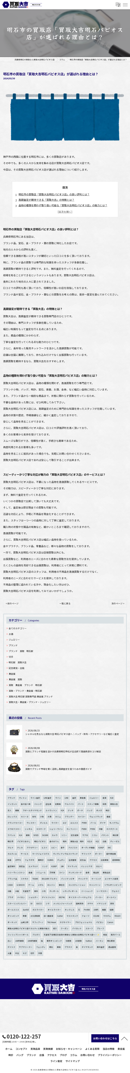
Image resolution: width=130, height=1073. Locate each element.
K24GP (101, 847)
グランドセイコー (15, 823)
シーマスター (102, 891)
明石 (51, 947)
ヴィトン (23, 798)
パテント (105, 835)
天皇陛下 (26, 891)
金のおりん (54, 841)
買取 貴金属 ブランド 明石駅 (25, 685)
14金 (17, 891)
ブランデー (69, 816)
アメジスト (73, 847)
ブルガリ (36, 934)
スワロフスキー (14, 829)
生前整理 (72, 860)
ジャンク (38, 804)
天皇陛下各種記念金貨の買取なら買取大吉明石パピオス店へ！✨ (71, 934)
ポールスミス (13, 909)
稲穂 (112, 909)
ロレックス (12, 816)
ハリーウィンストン (16, 872)
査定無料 (11, 866)
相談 (105, 934)
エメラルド (33, 866)
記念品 (83, 860)
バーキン (99, 941)
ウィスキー (31, 823)
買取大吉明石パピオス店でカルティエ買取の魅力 (28, 928)
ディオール (54, 891)
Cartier (60, 916)
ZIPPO (18, 860)
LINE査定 (47, 798)
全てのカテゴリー (17, 628)
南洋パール (115, 934)
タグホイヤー (65, 922)
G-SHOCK (21, 885)
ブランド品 (12, 878)
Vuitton (89, 941)
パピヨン (100, 922)
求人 (9, 810)
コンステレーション (76, 885)
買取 (59, 947)
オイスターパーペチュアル (80, 897)
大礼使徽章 (35, 916)
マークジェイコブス (40, 853)
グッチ (70, 810)
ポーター (99, 853)
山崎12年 (25, 922)
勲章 (25, 916)
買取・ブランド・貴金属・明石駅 (25, 690)
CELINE (96, 916)
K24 (62, 810)
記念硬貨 (74, 835)
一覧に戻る (65, 603)
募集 (17, 810)
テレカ (20, 847)
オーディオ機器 (88, 847)
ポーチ (80, 810)
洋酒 (40, 953)
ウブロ (85, 835)
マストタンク (72, 916)
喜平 (63, 847)
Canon (110, 922)
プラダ (10, 897)
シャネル (28, 829)
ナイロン (21, 897)
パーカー (99, 897)
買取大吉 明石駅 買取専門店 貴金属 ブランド (31, 696)
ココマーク (41, 829)
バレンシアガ (86, 866)
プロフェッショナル (83, 922)
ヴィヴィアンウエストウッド (65, 853)
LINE (66, 798)
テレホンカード (75, 872)
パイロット (77, 928)
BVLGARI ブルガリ (49, 878)
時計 (108, 810)
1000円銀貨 (32, 941)
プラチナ (68, 947)
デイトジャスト (48, 897)
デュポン (61, 860)
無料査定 (100, 947)
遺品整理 (112, 947)
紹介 (55, 928)
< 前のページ (12, 603)
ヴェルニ (115, 891)
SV (31, 903)
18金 (9, 891)
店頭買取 (116, 860)
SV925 (35, 835)
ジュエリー (14, 639)
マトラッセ (72, 866)
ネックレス (69, 909)
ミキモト (25, 878)
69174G (62, 897)
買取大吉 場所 (77, 841)
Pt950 (92, 829)
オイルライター (54, 909)
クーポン (64, 928)
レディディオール (70, 891)
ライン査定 (35, 798)
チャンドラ (83, 878)
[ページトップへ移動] (124, 1038)
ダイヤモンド (87, 947)
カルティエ (12, 853)
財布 (34, 816)
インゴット (12, 804)
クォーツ (85, 916)
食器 (108, 816)
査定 (74, 798)
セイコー (82, 816)
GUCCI (39, 903)
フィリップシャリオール (18, 934)
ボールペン (111, 897)
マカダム (107, 916)
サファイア (86, 853)
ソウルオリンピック (112, 885)
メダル (41, 885)
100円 (96, 909)
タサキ (90, 903)
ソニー (64, 835)
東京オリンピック (54, 941)
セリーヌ (25, 816)
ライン (58, 798)
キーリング (96, 878)
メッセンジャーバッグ (62, 903)
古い (9, 941)
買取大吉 (114, 804)
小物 (42, 816)
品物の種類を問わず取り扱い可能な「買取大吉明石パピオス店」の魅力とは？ (63, 205)
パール (93, 823)
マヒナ (10, 847)
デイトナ (11, 947)
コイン (62, 872)
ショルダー (33, 897)
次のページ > (117, 603)
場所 (65, 841)
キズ (25, 953)
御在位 (62, 885)
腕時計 (41, 860)
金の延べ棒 (25, 804)
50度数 (68, 941)
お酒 (11, 634)
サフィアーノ (37, 922)
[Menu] (125, 4)
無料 (36, 891)
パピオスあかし (23, 841)
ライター (55, 823)
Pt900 (84, 823)
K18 (111, 798)
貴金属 (12, 673)
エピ (65, 823)
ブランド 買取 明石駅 (21, 651)
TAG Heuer (51, 922)
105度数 (78, 941)
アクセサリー (32, 847)
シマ (47, 903)
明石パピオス (40, 841)
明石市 (10, 841)
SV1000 (45, 835)
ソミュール (41, 872)
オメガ (99, 810)
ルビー (54, 847)
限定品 (22, 866)
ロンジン (51, 885)
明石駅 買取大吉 (17, 662)
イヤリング (101, 903)
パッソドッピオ (67, 878)
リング (45, 866)
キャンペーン (95, 885)
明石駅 (115, 835)
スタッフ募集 (93, 804)
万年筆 (52, 872)
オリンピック (13, 916)
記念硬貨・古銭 (16, 668)
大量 (9, 953)
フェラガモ (29, 860)
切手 (11, 656)
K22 (97, 841)
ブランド (13, 645)
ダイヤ (103, 823)
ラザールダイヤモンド (32, 810)
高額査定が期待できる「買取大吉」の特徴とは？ (46, 200)
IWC (109, 847)
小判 (44, 891)
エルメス (74, 823)
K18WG (50, 860)
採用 (104, 804)
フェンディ (41, 947)
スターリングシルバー (17, 903)
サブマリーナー (25, 947)
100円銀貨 (19, 941)
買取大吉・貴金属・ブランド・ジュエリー (30, 702)
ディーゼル (115, 841)
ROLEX (117, 916)
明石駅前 (111, 941)
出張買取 (104, 860)
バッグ (89, 810)
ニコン (95, 835)
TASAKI (35, 878)
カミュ (58, 816)
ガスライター (38, 909)
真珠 (112, 903)
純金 (9, 860)
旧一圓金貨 (48, 916)
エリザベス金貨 (111, 878)
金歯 (30, 872)
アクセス (93, 860)
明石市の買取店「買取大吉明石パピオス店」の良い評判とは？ (54, 194)
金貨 (104, 798)
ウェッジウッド (96, 816)
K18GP (54, 866)
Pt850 (84, 829)
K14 (20, 835)
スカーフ (89, 928)
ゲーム (31, 885)
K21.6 (90, 841)
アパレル (11, 835)
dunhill (26, 909)
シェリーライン (56, 829)
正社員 (48, 804)
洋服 (101, 829)
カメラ (55, 835)
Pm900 (87, 909)
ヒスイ (44, 847)
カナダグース (112, 829)
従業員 (58, 804)
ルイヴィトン (51, 810)
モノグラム (114, 823)
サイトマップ (72, 1061)
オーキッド (12, 922)
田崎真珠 (80, 903)
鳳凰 (104, 909)
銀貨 (28, 835)
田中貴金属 (111, 853)
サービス (24, 853)
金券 (87, 872)
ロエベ (99, 866)
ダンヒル (44, 823)
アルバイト (69, 804)
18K (62, 866)
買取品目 (106, 872)
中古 (17, 953)
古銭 (104, 841)
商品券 (96, 872)
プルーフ (100, 928)
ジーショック (87, 891)
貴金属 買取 (15, 679)
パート (81, 804)
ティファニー (72, 829)
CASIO (10, 885)
